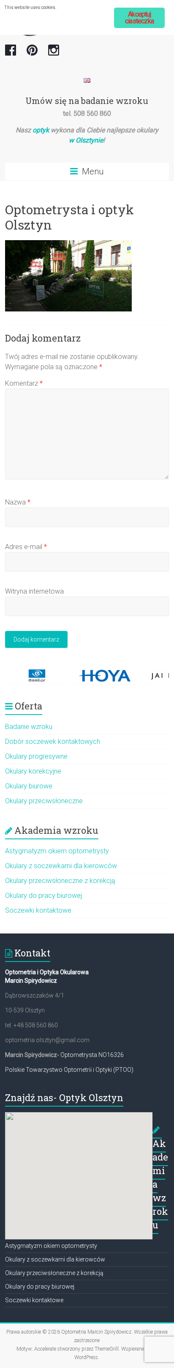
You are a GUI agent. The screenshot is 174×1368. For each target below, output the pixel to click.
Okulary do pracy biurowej (43, 895)
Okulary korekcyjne (33, 771)
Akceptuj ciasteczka (139, 17)
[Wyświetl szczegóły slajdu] (36, 675)
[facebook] (10, 54)
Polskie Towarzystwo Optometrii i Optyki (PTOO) (69, 1069)
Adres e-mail (26, 547)
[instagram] (53, 54)
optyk (41, 130)
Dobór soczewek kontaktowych (52, 741)
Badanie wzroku (28, 727)
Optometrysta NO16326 (92, 1054)
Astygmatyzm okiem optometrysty (57, 851)
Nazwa (17, 502)
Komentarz (24, 383)
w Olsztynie (86, 140)
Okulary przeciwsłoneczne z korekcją (60, 881)
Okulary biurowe (28, 786)
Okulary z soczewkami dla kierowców (61, 866)
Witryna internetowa (34, 591)
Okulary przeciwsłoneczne (44, 801)
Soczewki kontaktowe (38, 910)
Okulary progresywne (36, 756)
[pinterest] (32, 54)
